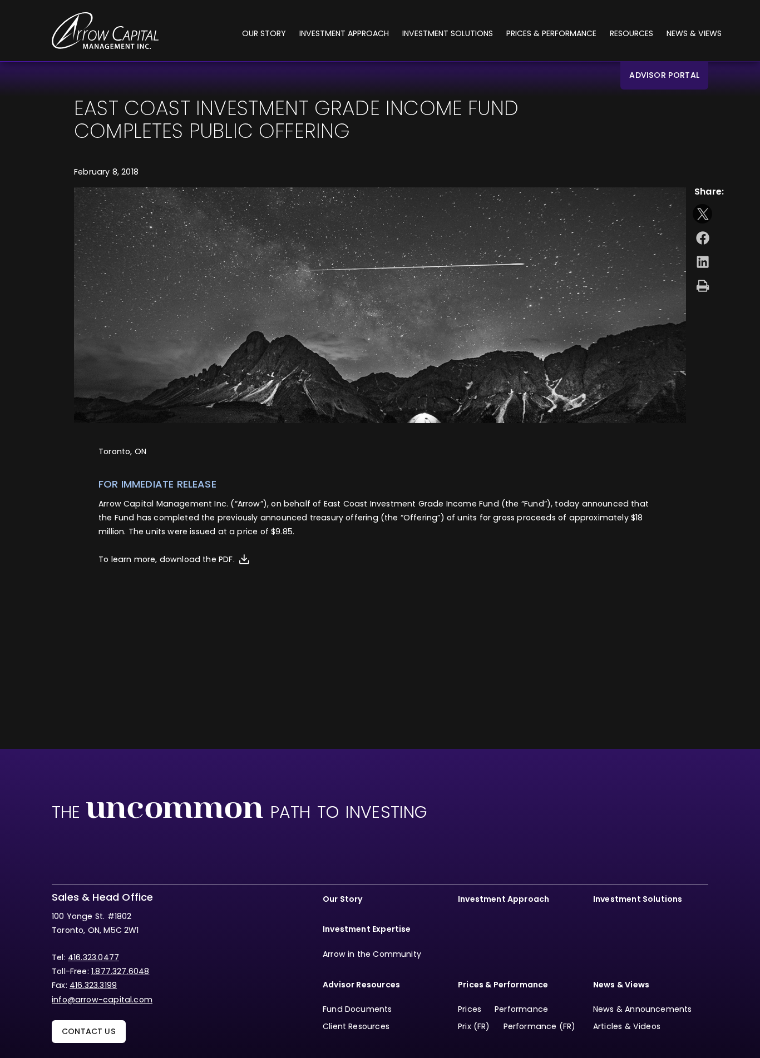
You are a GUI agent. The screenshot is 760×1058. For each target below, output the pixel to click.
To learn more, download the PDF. (166, 559)
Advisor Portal (664, 75)
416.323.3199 (93, 985)
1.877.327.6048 (120, 971)
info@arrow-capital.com (102, 999)
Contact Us (89, 1031)
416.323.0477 (93, 957)
